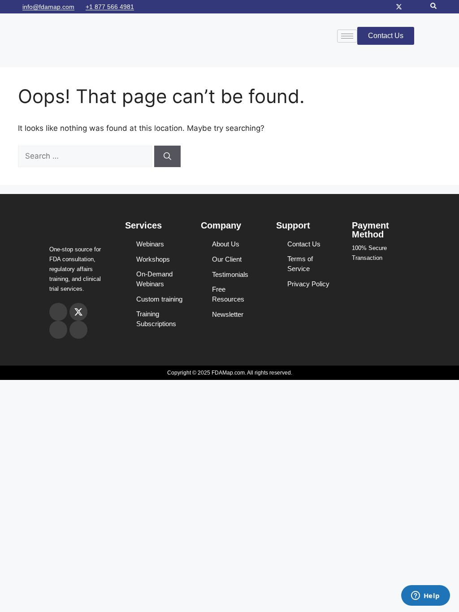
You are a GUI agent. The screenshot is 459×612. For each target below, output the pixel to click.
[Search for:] (86, 155)
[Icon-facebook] (410, 7)
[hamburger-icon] (347, 36)
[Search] (167, 156)
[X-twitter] (399, 7)
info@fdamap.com (48, 6)
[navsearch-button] (433, 7)
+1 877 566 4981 (110, 6)
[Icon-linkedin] (420, 7)
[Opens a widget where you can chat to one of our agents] (425, 596)
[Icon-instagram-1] (388, 7)
